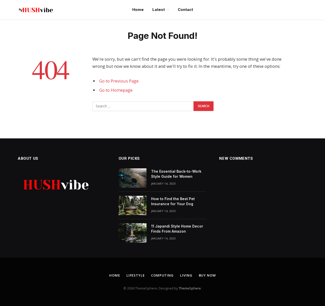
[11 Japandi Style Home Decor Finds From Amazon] (133, 233)
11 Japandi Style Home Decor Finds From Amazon (177, 228)
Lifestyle (135, 275)
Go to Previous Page (119, 81)
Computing (162, 275)
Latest (158, 9)
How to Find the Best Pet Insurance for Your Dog (173, 201)
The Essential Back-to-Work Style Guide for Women (176, 174)
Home (138, 9)
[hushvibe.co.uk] (35, 9)
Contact (185, 9)
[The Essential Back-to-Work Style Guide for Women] (133, 178)
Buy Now (207, 275)
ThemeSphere (190, 288)
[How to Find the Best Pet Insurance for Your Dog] (133, 205)
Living (186, 275)
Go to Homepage (116, 90)
